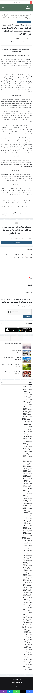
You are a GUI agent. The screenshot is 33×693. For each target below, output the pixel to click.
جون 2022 (27, 511)
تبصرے (5, 338)
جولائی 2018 (26, 627)
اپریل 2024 (27, 456)
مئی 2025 (27, 424)
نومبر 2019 (27, 588)
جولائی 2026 (26, 389)
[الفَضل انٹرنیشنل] (27, 7)
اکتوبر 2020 (27, 560)
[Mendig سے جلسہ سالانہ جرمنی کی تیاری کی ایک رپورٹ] (27, 360)
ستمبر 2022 (27, 503)
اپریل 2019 (27, 605)
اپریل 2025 (27, 427)
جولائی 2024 (26, 449)
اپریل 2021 (27, 545)
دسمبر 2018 (27, 615)
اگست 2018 (27, 625)
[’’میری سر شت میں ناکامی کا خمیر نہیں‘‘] (27, 346)
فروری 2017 (27, 654)
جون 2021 (27, 540)
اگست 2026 (27, 387)
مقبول (28, 338)
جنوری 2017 (27, 657)
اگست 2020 (27, 565)
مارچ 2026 (27, 399)
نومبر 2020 (27, 558)
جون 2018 (27, 630)
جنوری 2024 (27, 464)
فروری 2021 (27, 550)
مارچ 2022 (27, 518)
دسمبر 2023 (27, 466)
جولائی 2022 (26, 508)
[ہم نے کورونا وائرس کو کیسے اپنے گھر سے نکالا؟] (27, 367)
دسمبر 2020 (27, 555)
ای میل (29, 285)
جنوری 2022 (27, 523)
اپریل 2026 (27, 397)
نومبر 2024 (27, 439)
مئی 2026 (27, 394)
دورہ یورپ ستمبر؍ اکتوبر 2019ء (17, 18)
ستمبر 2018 (27, 622)
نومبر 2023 (27, 469)
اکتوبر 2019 (27, 590)
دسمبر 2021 (27, 526)
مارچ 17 (28, 672)
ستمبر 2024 (27, 444)
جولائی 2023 (26, 479)
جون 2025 (27, 422)
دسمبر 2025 (27, 407)
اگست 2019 (27, 595)
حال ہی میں (16, 338)
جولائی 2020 (26, 568)
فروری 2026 (27, 402)
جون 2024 (27, 451)
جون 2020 (27, 570)
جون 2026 (27, 392)
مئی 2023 (27, 483)
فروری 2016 (27, 667)
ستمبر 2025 (27, 414)
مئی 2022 (27, 513)
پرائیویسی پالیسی (16, 682)
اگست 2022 (27, 506)
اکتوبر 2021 (27, 531)
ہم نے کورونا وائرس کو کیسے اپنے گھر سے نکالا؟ (11, 365)
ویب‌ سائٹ (29, 292)
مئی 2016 (27, 659)
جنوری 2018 (27, 642)
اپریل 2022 (27, 516)
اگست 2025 (27, 417)
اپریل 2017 (27, 649)
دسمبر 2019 (27, 585)
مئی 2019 (27, 602)
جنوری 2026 (27, 404)
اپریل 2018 (27, 635)
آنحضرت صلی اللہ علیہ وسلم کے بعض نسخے (12, 372)
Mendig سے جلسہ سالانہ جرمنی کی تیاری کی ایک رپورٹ (12, 358)
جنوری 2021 (27, 553)
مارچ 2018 (27, 637)
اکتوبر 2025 (27, 412)
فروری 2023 (27, 491)
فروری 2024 (27, 461)
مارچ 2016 (27, 664)
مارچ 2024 (27, 459)
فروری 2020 (27, 580)
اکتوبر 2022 (27, 501)
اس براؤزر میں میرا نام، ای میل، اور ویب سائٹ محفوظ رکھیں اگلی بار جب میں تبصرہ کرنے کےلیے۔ (16, 301)
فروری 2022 (27, 521)
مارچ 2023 (27, 488)
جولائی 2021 (26, 538)
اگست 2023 (27, 476)
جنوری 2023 (27, 493)
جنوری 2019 (27, 612)
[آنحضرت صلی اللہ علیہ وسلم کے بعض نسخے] (27, 374)
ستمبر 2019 (27, 592)
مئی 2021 (27, 543)
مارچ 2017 (27, 652)
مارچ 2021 (27, 548)
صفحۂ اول (26, 15)
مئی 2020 (27, 573)
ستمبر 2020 (27, 563)
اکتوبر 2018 (27, 620)
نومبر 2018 (27, 617)
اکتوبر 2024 (27, 441)
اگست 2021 (27, 536)
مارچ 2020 (27, 578)
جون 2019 (27, 600)
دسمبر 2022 (27, 496)
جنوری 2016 (27, 669)
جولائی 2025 (26, 419)
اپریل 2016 (27, 662)
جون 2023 (27, 481)
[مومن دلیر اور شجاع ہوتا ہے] (27, 353)
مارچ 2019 (27, 607)
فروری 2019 (27, 610)
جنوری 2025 (27, 434)
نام (30, 278)
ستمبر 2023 (27, 474)
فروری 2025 (27, 431)
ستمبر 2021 (27, 533)
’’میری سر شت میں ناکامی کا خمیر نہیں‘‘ (12, 343)
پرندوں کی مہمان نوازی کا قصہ (20, 2)
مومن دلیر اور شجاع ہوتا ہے (15, 350)
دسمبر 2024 (27, 436)
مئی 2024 (27, 454)
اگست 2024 (27, 446)
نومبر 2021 (27, 528)
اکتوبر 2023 (27, 471)
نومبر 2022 (27, 498)
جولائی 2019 (26, 597)
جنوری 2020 (27, 583)
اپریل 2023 (27, 486)
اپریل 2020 (27, 575)
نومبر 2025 (27, 409)
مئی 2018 (27, 632)
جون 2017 (27, 645)
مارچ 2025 (27, 429)
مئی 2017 (27, 647)
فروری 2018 (27, 640)
